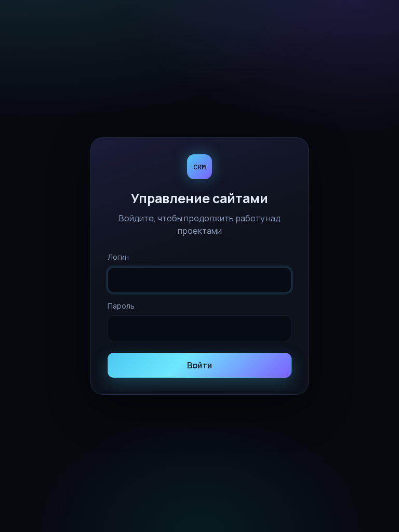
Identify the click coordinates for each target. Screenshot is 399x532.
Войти (199, 365)
